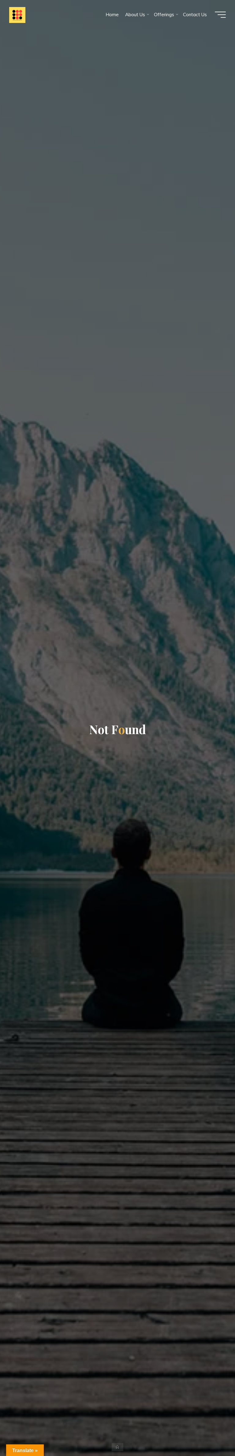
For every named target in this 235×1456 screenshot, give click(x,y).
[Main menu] (220, 15)
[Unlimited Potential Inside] (17, 14)
